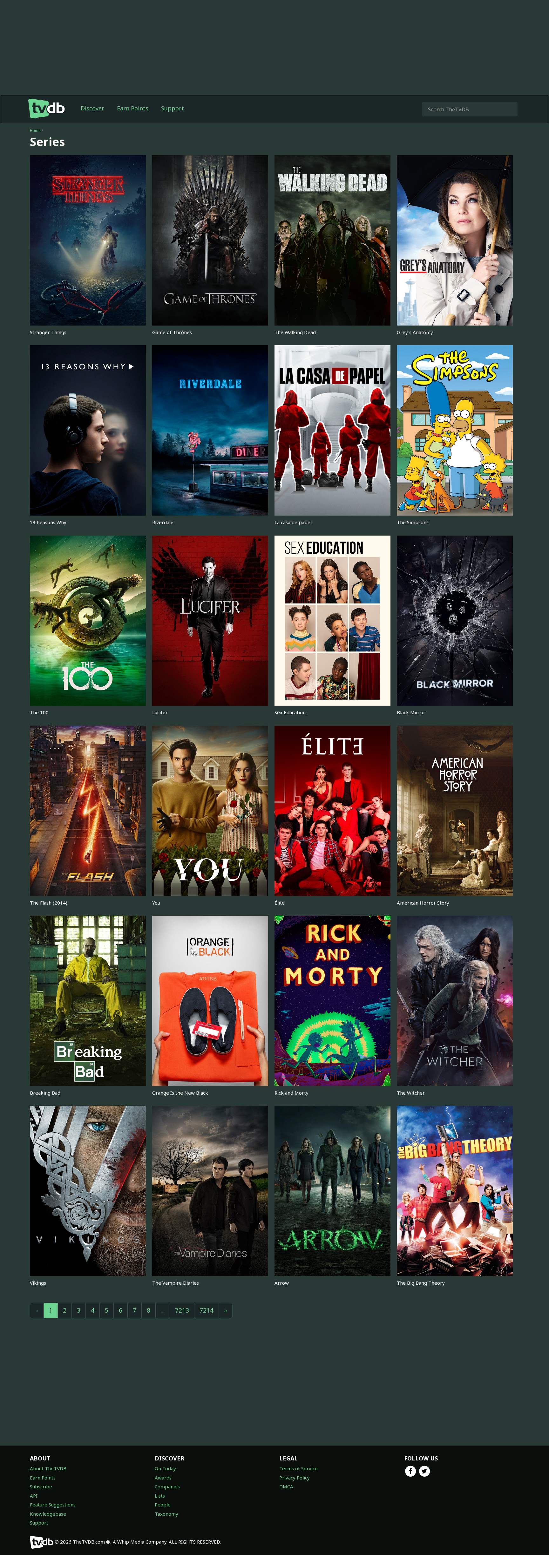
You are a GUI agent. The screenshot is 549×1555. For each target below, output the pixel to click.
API (33, 1495)
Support (172, 108)
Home (35, 130)
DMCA (286, 1486)
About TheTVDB (48, 1468)
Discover (92, 108)
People (163, 1504)
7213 (182, 1310)
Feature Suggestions (53, 1504)
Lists (160, 1495)
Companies (167, 1486)
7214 (207, 1310)
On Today (165, 1468)
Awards (163, 1477)
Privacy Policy (294, 1477)
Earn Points (132, 108)
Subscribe (41, 1486)
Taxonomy (166, 1514)
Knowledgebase (48, 1514)
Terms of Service (298, 1468)
